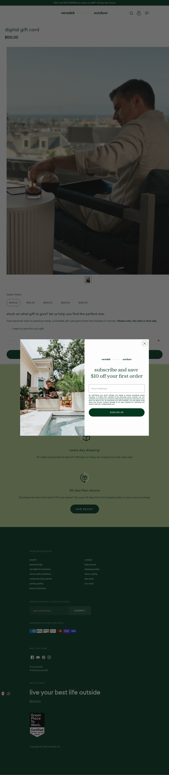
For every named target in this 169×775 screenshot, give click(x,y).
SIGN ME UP (117, 412)
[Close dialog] (145, 343)
